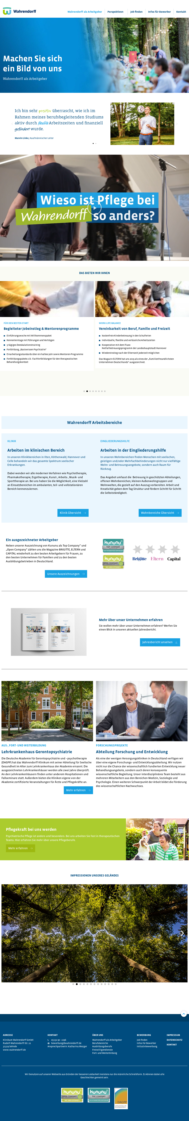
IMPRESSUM (173, 1035)
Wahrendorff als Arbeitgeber (84, 11)
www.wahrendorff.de (14, 1049)
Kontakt (181, 11)
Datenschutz (174, 1040)
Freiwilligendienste (102, 1049)
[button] (93, 143)
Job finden (136, 11)
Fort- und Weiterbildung (104, 1053)
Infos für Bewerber (159, 11)
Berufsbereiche (100, 1043)
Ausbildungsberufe (102, 1046)
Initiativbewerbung (147, 1046)
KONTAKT (172, 1044)
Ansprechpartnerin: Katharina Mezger (67, 1046)
